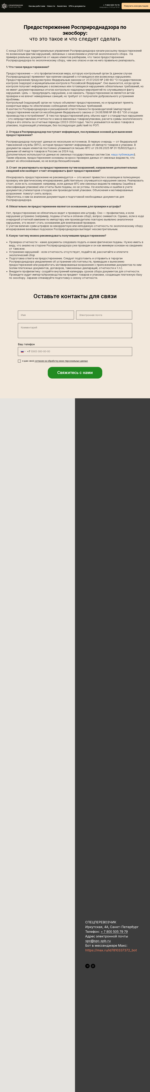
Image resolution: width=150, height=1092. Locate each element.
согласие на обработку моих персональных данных (61, 361)
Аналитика (62, 6)
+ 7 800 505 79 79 (111, 5)
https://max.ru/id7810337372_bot (111, 950)
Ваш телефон (26, 344)
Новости (51, 6)
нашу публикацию (122, 154)
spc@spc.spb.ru (98, 941)
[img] (12, 6)
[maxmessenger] (93, 966)
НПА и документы (77, 6)
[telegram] (87, 966)
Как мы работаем (37, 6)
